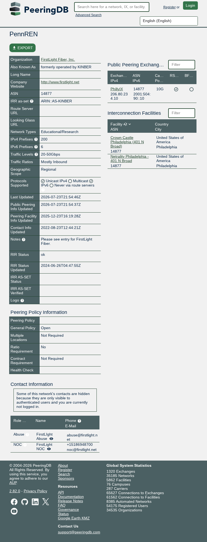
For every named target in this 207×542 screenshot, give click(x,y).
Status (63, 514)
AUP (12, 482)
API (61, 492)
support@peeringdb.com (79, 532)
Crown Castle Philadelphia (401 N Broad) (127, 141)
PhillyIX (117, 89)
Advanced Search (88, 15)
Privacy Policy (35, 491)
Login (190, 5)
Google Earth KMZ (74, 518)
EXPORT (22, 48)
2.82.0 (14, 491)
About (63, 465)
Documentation (71, 496)
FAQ (61, 505)
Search (64, 474)
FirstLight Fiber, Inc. (58, 59)
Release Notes (70, 501)
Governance (68, 509)
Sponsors (66, 478)
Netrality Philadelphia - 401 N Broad (130, 158)
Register (169, 7)
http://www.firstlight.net (60, 82)
